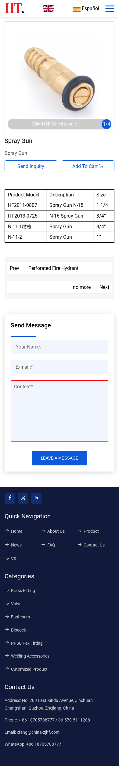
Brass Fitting (23, 590)
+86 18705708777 (43, 744)
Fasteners (20, 616)
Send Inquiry (30, 166)
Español (90, 8)
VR (13, 558)
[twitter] (23, 498)
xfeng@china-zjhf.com (38, 732)
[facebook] (10, 498)
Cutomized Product (29, 669)
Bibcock (18, 630)
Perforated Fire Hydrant (53, 268)
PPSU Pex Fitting (27, 643)
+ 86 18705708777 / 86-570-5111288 (54, 720)
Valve (16, 603)
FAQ (51, 545)
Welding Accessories (30, 656)
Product (91, 531)
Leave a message (59, 458)
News (16, 545)
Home (16, 531)
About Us (56, 531)
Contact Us (94, 545)
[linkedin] (36, 498)
